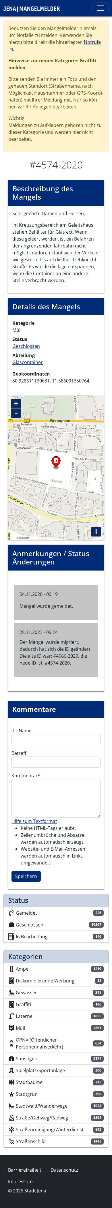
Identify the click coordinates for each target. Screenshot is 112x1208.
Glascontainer (27, 362)
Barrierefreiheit (24, 1170)
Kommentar (24, 775)
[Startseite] (33, 8)
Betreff (18, 753)
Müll (17, 330)
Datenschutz (64, 1170)
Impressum (20, 1181)
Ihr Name (21, 730)
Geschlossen (26, 346)
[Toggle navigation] (100, 8)
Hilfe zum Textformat (34, 821)
